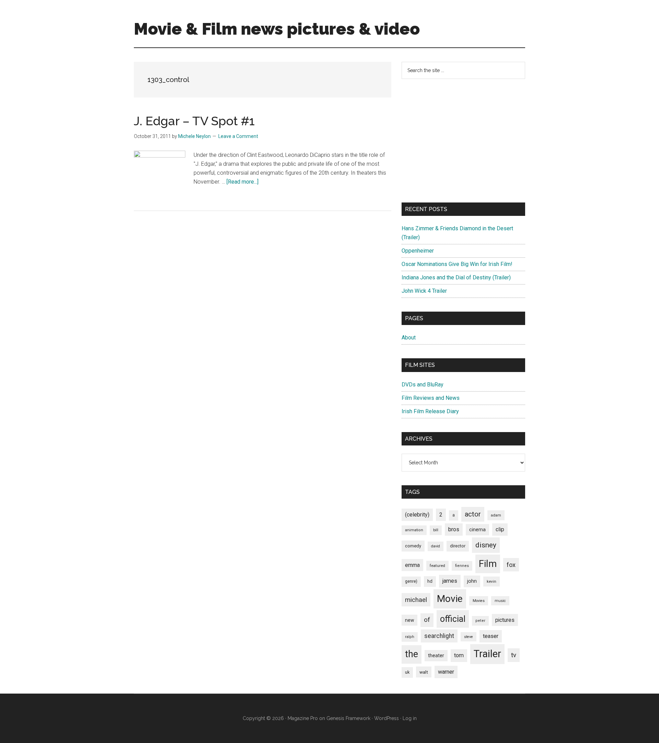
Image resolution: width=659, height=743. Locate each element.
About (409, 337)
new (409, 620)
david (435, 546)
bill (435, 530)
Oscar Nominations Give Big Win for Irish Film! (457, 264)
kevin (491, 581)
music (500, 601)
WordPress (386, 718)
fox (511, 564)
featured (437, 565)
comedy (413, 545)
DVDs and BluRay (422, 384)
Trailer (487, 654)
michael (416, 599)
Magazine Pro (303, 718)
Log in (410, 718)
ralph (409, 637)
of (427, 620)
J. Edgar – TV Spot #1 (194, 121)
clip (500, 529)
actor (473, 514)
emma (412, 565)
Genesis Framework (348, 718)
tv (513, 655)
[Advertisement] (463, 141)
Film (488, 563)
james (449, 581)
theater (436, 655)
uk (407, 672)
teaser (490, 636)
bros (453, 529)
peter (480, 620)
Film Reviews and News (431, 398)
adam (496, 515)
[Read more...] (242, 181)
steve (468, 637)
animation (414, 530)
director (457, 545)
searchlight (439, 635)
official (452, 619)
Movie (450, 598)
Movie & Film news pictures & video (277, 28)
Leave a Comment (238, 136)
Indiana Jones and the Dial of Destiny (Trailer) (456, 277)
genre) (411, 581)
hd (429, 581)
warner (446, 672)
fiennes (462, 566)
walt (423, 672)
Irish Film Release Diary (430, 411)
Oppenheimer (418, 250)
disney (485, 545)
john (472, 581)
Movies (479, 601)
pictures (505, 620)
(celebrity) (417, 514)
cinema (477, 530)
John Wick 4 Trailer (424, 291)
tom (459, 655)
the (411, 654)
